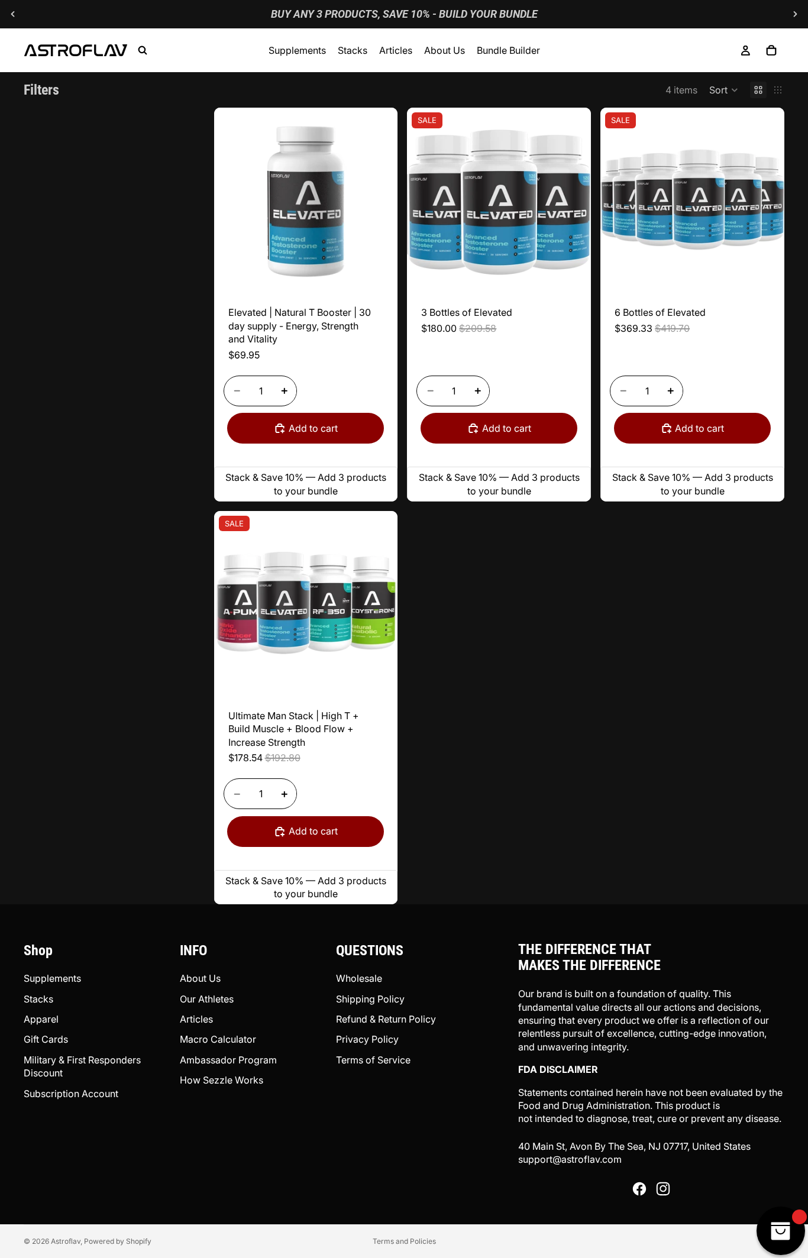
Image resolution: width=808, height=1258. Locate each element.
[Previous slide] (13, 14)
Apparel (41, 1019)
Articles (196, 1019)
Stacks (38, 999)
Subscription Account (71, 1093)
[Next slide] (795, 14)
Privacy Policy (367, 1039)
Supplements (52, 978)
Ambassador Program (228, 1060)
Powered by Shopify (117, 1241)
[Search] (143, 50)
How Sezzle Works (221, 1080)
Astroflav (65, 1241)
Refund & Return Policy (386, 1019)
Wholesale (359, 978)
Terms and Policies (404, 1241)
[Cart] (771, 50)
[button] (723, 90)
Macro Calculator (218, 1039)
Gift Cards (46, 1039)
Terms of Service (373, 1060)
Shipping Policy (370, 999)
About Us (200, 978)
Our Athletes (207, 999)
